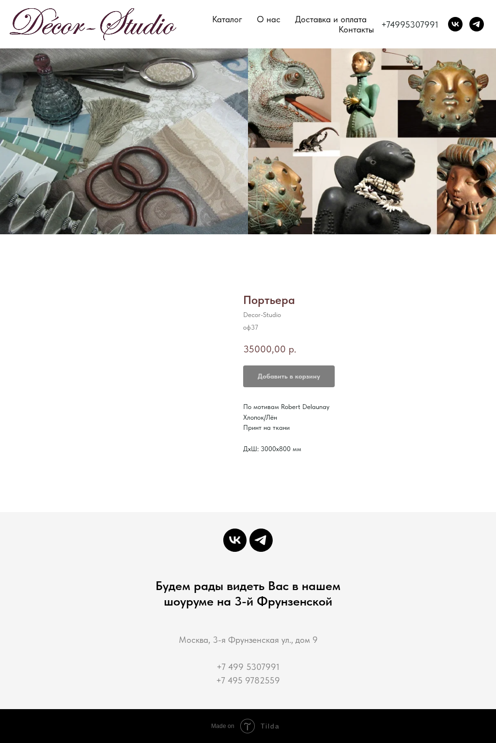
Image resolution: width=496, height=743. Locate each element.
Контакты (356, 29)
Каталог (227, 19)
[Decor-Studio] (476, 24)
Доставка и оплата (331, 19)
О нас (268, 19)
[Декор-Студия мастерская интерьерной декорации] (455, 24)
